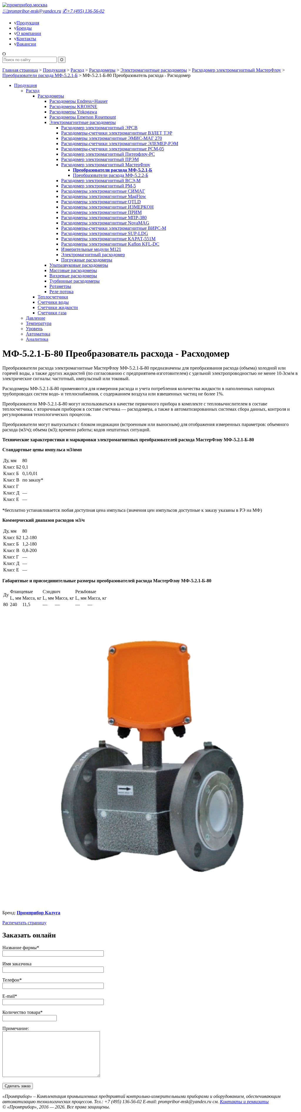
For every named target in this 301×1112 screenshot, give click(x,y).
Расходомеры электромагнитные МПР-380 (104, 217)
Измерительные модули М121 (91, 249)
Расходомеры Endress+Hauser (78, 101)
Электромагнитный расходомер (93, 254)
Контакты (26, 38)
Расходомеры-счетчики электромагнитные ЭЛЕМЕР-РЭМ (119, 143)
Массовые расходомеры (73, 270)
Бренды (24, 28)
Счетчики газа (52, 312)
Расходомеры (102, 70)
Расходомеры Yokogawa (73, 111)
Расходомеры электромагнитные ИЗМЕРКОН (107, 206)
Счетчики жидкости (58, 307)
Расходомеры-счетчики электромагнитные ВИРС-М (113, 228)
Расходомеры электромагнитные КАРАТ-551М (108, 238)
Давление (35, 318)
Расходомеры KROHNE (73, 106)
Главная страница (20, 70)
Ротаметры (60, 286)
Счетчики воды (53, 302)
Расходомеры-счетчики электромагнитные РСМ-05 (112, 148)
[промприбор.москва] (24, 4)
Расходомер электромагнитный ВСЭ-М (101, 180)
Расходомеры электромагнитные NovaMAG (105, 222)
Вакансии (26, 43)
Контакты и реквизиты (244, 1101)
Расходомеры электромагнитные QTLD (101, 201)
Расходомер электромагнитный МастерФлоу (236, 70)
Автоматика (38, 333)
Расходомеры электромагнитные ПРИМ (101, 212)
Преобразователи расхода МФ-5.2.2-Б (110, 175)
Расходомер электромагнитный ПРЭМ (100, 159)
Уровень (34, 328)
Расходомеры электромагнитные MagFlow (103, 196)
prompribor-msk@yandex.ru (31, 11)
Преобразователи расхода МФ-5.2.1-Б (40, 75)
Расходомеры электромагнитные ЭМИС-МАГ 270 (111, 138)
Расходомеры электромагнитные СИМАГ (103, 191)
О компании (28, 33)
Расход (77, 70)
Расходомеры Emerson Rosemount (82, 117)
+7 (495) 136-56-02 (83, 11)
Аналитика (37, 339)
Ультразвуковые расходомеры (78, 265)
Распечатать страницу (24, 922)
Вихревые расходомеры (73, 275)
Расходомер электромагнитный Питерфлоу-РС (108, 154)
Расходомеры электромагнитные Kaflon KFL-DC (110, 243)
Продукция (27, 22)
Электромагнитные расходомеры (154, 70)
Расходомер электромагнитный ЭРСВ (99, 127)
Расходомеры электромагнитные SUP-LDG (104, 233)
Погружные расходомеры (86, 259)
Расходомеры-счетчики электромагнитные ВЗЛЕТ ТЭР (116, 132)
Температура (38, 323)
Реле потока (61, 291)
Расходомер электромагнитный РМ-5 (98, 185)
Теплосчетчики (53, 296)
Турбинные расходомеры (74, 281)
